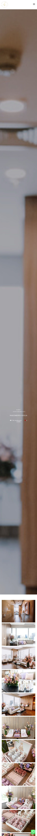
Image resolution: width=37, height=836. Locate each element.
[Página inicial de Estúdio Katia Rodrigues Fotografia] (4, 4)
